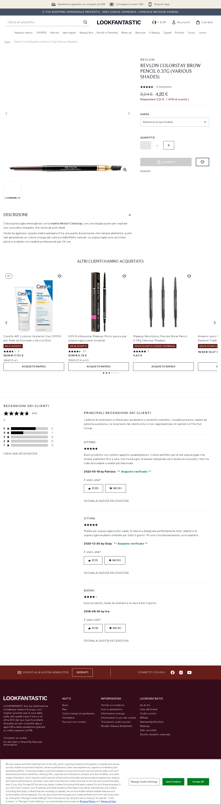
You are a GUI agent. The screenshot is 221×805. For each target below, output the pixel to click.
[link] (181, 22)
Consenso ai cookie (15, 738)
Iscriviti (82, 672)
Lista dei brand (148, 709)
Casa (7, 41)
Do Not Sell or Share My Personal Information (22, 743)
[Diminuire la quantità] (145, 145)
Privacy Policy (88, 801)
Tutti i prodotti (148, 730)
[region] (110, 782)
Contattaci (68, 717)
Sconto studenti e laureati (155, 734)
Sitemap (145, 726)
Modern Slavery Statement (116, 726)
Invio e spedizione (111, 709)
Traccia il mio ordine (74, 721)
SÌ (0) (95, 488)
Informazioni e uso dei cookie (118, 717)
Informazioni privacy (113, 713)
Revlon (147, 60)
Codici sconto (148, 713)
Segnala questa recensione (106, 500)
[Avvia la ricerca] (85, 22)
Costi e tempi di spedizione (78, 713)
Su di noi (145, 705)
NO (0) (117, 488)
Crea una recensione (20, 453)
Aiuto (65, 705)
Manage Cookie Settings (144, 781)
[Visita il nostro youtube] (189, 672)
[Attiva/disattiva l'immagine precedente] (6, 113)
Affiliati (144, 717)
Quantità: (147, 137)
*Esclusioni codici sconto (116, 721)
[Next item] (215, 323)
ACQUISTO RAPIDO (34, 366)
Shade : (145, 114)
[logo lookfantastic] (119, 22)
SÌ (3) (95, 628)
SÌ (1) (95, 560)
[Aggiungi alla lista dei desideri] (202, 162)
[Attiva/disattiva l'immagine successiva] (129, 113)
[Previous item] (6, 323)
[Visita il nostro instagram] (181, 672)
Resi (64, 709)
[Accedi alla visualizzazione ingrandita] (125, 169)
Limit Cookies (173, 781)
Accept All (198, 781)
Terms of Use (108, 801)
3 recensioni (164, 86)
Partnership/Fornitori (152, 721)
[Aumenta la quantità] (168, 145)
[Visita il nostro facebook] (172, 672)
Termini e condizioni (112, 705)
